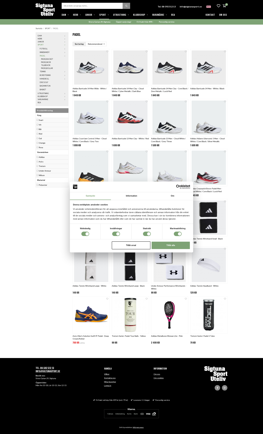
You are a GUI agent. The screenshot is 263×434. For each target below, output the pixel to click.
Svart (41, 120)
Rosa (41, 147)
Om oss (223, 14)
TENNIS (43, 72)
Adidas (42, 157)
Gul (40, 138)
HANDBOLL (44, 79)
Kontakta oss (110, 378)
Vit (40, 125)
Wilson (42, 175)
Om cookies (159, 378)
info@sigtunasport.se (191, 6)
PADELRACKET (47, 59)
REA (173, 14)
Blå (40, 129)
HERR (75, 14)
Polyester (43, 185)
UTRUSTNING (119, 14)
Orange (42, 143)
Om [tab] (172, 196)
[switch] (116, 234)
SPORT (102, 14)
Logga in (107, 385)
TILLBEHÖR (45, 65)
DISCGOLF (44, 82)
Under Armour (45, 171)
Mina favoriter (110, 382)
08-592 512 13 (47, 368)
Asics (41, 161)
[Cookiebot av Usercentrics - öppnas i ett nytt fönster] (178, 187)
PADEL (42, 56)
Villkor (106, 374)
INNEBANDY (44, 52)
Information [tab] (131, 196)
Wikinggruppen (138, 427)
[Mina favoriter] (218, 6)
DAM (64, 14)
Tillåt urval (131, 245)
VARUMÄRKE (158, 14)
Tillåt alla (170, 245)
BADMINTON (45, 86)
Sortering (79, 44)
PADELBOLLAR (47, 68)
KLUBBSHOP (139, 14)
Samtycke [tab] (90, 196)
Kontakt (210, 14)
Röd (40, 134)
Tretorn (42, 166)
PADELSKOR (46, 62)
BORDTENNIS (45, 75)
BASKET (43, 90)
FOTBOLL (44, 49)
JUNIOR (88, 14)
